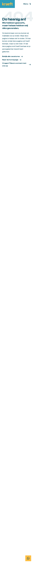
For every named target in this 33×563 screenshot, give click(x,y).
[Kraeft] (7, 4)
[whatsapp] (28, 558)
